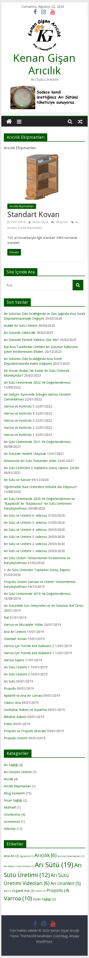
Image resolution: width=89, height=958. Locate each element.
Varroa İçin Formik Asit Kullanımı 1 (29, 653)
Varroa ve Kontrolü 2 (19, 427)
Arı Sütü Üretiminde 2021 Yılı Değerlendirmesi (37, 442)
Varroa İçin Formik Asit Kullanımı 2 (29, 646)
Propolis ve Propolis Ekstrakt (25, 731)
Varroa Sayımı (14, 660)
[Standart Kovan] (44, 157)
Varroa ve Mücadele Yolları (23, 624)
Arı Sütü (9, 681)
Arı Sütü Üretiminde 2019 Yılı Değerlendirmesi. (37, 593)
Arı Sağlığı (11, 765)
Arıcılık (8, 779)
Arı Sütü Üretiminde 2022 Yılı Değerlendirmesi (37, 382)
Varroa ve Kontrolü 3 (19, 420)
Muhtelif (10, 807)
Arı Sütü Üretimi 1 (17, 667)
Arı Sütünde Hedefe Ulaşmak (25, 453)
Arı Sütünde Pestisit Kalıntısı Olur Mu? (31, 339)
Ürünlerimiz (12, 814)
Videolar (10, 828)
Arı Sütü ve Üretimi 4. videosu (25, 529)
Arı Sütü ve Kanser (17, 480)
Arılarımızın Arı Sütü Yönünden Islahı (30, 461)
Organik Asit (23, 890)
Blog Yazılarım (14, 793)
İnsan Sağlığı (13, 800)
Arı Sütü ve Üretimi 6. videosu (25, 515)
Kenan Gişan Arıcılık (44, 64)
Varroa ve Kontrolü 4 (19, 413)
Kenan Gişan (40, 222)
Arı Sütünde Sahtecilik (19, 332)
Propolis (10, 688)
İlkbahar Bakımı (15, 717)
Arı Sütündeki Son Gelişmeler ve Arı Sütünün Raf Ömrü (44, 605)
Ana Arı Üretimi (15, 631)
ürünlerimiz (12, 821)
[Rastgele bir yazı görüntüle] (80, 121)
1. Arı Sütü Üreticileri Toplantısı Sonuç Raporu (37, 570)
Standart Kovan (33, 214)
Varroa (18, 898)
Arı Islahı (10, 866)
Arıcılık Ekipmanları (22, 206)
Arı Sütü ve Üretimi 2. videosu (25, 544)
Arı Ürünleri (65, 883)
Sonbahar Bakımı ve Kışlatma (25, 709)
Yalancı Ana (12, 702)
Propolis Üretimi (16, 738)
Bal (6, 617)
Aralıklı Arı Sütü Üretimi (20, 325)
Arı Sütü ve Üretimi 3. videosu (25, 536)
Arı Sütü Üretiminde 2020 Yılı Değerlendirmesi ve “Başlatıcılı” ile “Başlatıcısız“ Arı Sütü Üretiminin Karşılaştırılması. (39, 503)
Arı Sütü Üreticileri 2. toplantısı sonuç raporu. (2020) (41, 468)
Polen (8, 724)
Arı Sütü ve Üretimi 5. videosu (25, 522)
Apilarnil (27, 856)
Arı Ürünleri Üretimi (18, 772)
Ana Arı (11, 856)
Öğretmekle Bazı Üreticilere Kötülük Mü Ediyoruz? (40, 487)
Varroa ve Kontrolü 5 (19, 406)
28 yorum (61, 222)
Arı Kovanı (26, 866)
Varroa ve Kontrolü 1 (19, 434)
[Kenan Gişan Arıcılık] (9, 122)
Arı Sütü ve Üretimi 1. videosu (25, 551)
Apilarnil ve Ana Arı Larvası (23, 695)
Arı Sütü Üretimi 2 (17, 674)
